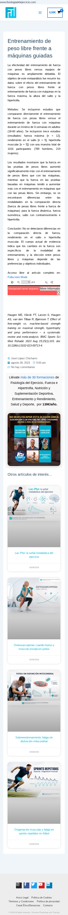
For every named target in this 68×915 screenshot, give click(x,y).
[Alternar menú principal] (40, 12)
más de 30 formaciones (37, 377)
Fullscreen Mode (17, 277)
